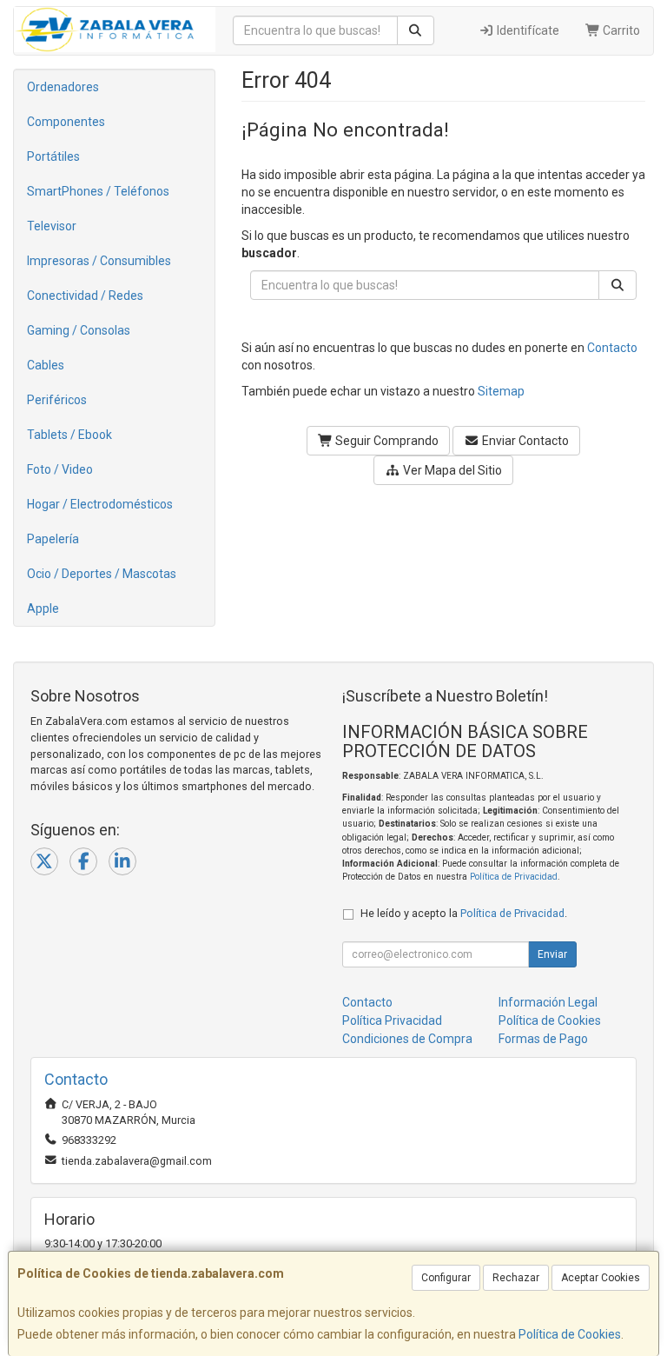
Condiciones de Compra (407, 1039)
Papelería (53, 539)
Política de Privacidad (514, 876)
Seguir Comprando (386, 441)
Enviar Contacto (524, 441)
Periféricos (57, 400)
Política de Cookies (569, 1334)
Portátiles (53, 156)
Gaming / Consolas (78, 330)
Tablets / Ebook (69, 435)
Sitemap (501, 391)
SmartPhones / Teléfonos (98, 191)
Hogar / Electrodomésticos (100, 504)
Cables (45, 365)
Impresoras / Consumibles (99, 261)
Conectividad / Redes (85, 295)
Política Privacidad (392, 1020)
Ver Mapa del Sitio (451, 470)
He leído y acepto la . (463, 913)
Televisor (51, 226)
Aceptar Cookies (600, 1278)
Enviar (552, 954)
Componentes (66, 122)
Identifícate (526, 30)
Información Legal (548, 1002)
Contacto (612, 348)
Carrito (620, 30)
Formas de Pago (543, 1039)
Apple (43, 608)
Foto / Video (60, 469)
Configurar (446, 1278)
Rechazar (515, 1278)
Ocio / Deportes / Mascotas (101, 574)
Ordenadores (63, 87)
